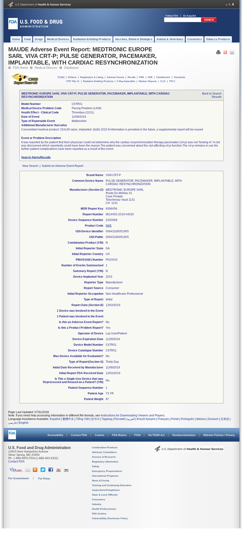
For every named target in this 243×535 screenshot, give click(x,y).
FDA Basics (119, 435)
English (24, 422)
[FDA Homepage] (12, 437)
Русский (119, 419)
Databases (71, 67)
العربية (131, 419)
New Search (30, 166)
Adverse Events (115, 77)
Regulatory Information (105, 461)
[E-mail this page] (232, 53)
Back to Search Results (212, 95)
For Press (44, 478)
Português (187, 419)
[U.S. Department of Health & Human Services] (189, 450)
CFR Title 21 (73, 81)
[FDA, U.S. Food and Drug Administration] (35, 28)
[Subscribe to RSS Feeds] (36, 471)
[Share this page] (225, 53)
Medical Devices (46, 67)
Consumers (98, 499)
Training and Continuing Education (111, 485)
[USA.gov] (16, 471)
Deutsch (213, 419)
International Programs (105, 476)
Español (55, 419)
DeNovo (72, 77)
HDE (150, 77)
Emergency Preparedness (107, 471)
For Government (18, 478)
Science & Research (104, 457)
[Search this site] (209, 21)
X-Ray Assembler (126, 81)
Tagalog (107, 419)
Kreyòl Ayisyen (146, 419)
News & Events (100, 480)
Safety (95, 466)
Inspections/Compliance (106, 490)
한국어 (95, 419)
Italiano (201, 419)
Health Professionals (104, 509)
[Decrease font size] (226, 4)
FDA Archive (99, 513)
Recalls (131, 77)
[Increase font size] (233, 4)
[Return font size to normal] (229, 4)
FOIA (137, 435)
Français (163, 419)
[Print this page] (218, 53)
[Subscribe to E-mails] (28, 471)
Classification (163, 77)
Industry (96, 504)
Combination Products (104, 447)
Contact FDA (79, 435)
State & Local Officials (105, 494)
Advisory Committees (104, 452)
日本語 (225, 419)
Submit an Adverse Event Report (62, 166)
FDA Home (20, 67)
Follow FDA (172, 15)
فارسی (12, 422)
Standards (179, 77)
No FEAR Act (156, 435)
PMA (141, 77)
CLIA (163, 81)
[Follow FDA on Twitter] (43, 471)
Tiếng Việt (82, 419)
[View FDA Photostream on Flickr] (67, 471)
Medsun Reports (148, 81)
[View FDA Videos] (59, 471)
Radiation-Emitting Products (98, 81)
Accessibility (55, 435)
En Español (189, 15)
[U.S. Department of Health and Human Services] (39, 6)
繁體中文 (68, 419)
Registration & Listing (91, 77)
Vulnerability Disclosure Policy (110, 518)
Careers (99, 435)
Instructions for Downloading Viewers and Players (132, 415)
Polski (175, 419)
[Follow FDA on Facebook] (51, 471)
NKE (109, 225)
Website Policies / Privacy (219, 435)
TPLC (172, 81)
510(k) (61, 77)
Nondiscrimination (184, 435)
